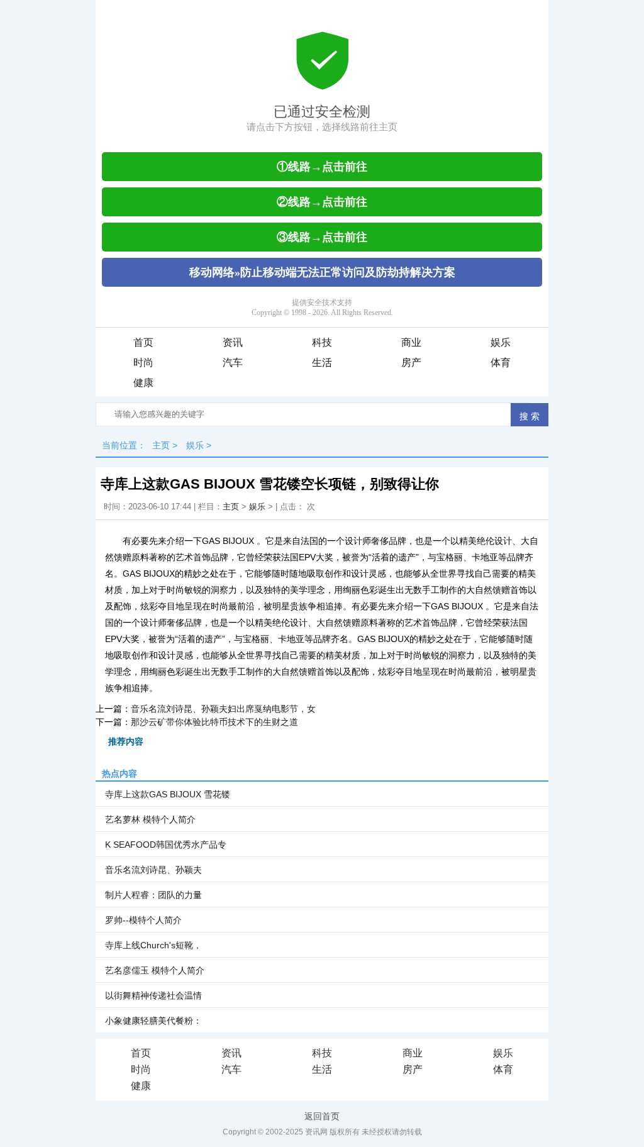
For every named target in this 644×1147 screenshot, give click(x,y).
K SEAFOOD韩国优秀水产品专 (165, 844)
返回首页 (322, 1116)
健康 (143, 382)
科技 (322, 342)
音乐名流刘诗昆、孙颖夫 (153, 870)
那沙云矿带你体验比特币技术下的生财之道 (214, 722)
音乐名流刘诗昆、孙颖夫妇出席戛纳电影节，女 (223, 709)
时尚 (143, 362)
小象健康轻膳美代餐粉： (153, 1021)
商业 (411, 342)
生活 (322, 362)
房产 (411, 362)
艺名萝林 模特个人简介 (150, 819)
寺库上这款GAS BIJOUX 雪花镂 (167, 794)
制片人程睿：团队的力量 (153, 895)
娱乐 (501, 342)
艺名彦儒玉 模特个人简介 (154, 970)
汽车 (233, 362)
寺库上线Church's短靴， (153, 945)
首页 (143, 342)
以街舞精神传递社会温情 (153, 995)
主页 (161, 445)
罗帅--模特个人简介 (143, 920)
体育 (501, 362)
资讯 (233, 342)
